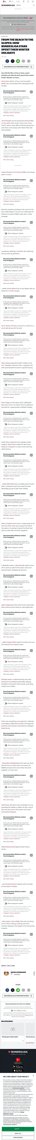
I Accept (16, 1129)
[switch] (11, 24)
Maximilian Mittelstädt (10, 763)
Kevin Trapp (5, 402)
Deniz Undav (19, 723)
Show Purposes (18, 1137)
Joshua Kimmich (7, 172)
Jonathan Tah (21, 251)
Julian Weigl (5, 605)
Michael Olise (28, 121)
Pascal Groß (5, 728)
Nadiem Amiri (11, 523)
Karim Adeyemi (10, 812)
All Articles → (30, 1043)
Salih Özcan (5, 805)
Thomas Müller (21, 172)
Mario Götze (5, 363)
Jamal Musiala (6, 121)
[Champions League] (28, 1)
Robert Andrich (11, 326)
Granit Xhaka (11, 288)
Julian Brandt (19, 565)
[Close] (33, 1075)
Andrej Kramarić (11, 884)
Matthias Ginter (6, 679)
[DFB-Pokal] (23, 1)
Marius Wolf (10, 847)
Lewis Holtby (15, 921)
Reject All (18, 1133)
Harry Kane (5, 81)
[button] (34, 5)
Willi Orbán (10, 484)
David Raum (12, 444)
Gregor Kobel (11, 642)
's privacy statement (22, 29)
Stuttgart (6, 723)
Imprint (11, 1113)
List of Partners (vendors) (10, 1124)
